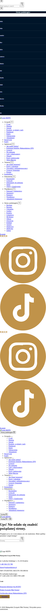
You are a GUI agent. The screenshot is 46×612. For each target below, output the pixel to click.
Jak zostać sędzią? (15, 460)
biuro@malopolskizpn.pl (8, 567)
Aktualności (13, 452)
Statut (10, 497)
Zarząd (11, 442)
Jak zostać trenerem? (15, 477)
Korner (11, 485)
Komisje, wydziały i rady (17, 444)
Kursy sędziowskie (15, 471)
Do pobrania (13, 465)
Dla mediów (5, 596)
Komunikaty (8, 487)
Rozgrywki (8, 454)
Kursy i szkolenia (14, 479)
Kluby (11, 448)
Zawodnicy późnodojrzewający (19, 481)
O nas (11, 438)
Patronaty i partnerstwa (16, 502)
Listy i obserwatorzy (15, 467)
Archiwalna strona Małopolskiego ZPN (13, 593)
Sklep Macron (13, 473)
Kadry (6, 456)
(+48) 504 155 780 (6, 564)
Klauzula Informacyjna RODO (10, 587)
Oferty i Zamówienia (16, 499)
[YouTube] (5, 332)
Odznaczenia (13, 450)
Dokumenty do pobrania (17, 495)
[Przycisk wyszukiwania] (22, 539)
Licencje (11, 463)
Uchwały (12, 493)
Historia (11, 440)
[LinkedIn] (6, 332)
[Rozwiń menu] (13, 458)
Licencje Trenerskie (15, 483)
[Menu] (10, 519)
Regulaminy (13, 491)
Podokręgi (12, 446)
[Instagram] (23, 379)
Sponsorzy (12, 504)
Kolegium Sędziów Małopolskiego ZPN (22, 462)
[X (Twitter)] (3, 332)
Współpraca (13, 508)
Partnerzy (12, 506)
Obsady (11, 469)
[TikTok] (23, 426)
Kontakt (2, 428)
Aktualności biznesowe (16, 510)
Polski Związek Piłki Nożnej (9, 590)
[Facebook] (1, 332)
